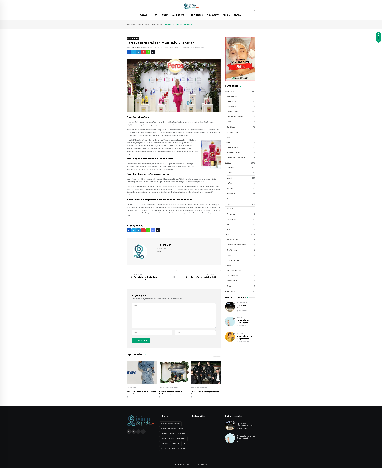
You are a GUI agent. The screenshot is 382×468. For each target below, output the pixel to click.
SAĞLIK (165, 15)
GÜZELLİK (143, 15)
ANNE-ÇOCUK (178, 15)
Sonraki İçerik (209, 274)
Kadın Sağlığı (231, 107)
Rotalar (229, 286)
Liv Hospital (164, 443)
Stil (228, 224)
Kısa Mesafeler (232, 281)
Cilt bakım (230, 168)
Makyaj (229, 178)
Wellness (230, 255)
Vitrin (228, 137)
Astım (181, 429)
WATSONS (181, 448)
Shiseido (172, 448)
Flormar (163, 438)
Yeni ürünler (231, 199)
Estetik (229, 173)
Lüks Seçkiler (231, 219)
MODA (154, 15)
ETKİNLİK (226, 15)
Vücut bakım (231, 194)
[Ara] (254, 10)
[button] (215, 355)
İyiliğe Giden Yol (232, 275)
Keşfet (229, 122)
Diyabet (172, 434)
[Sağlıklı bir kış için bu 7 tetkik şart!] (230, 321)
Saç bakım (230, 188)
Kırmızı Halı (231, 214)
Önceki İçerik (137, 274)
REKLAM (228, 230)
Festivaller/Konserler (199, 388)
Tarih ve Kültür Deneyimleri (168, 388)
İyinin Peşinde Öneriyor (235, 117)
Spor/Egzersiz (232, 250)
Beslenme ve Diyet (233, 240)
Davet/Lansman (232, 147)
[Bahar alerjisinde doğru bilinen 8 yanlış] (230, 337)
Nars (184, 443)
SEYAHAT (238, 15)
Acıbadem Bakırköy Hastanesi (170, 424)
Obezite (163, 448)
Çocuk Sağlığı (231, 101)
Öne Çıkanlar (131, 388)
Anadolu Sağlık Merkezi (168, 429)
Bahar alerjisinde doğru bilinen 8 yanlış (244, 339)
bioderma (164, 434)
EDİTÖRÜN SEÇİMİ (195, 15)
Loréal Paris (175, 443)
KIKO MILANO (181, 438)
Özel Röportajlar (232, 132)
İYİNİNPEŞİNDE (135, 47)
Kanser (171, 438)
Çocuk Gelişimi (232, 96)
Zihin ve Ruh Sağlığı (233, 260)
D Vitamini (181, 434)
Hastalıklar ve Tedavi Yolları (236, 245)
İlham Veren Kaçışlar (234, 270)
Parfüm (229, 183)
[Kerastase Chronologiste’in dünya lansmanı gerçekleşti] (230, 307)
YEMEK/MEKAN (213, 15)
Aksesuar (230, 209)
